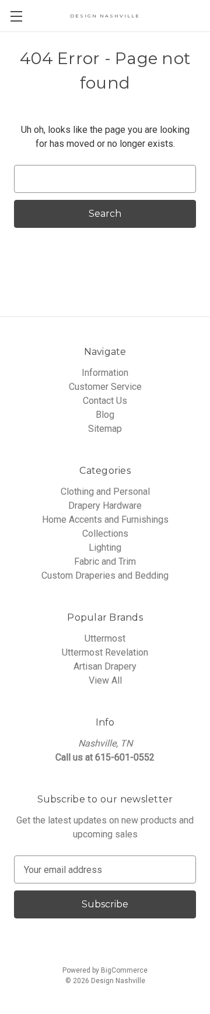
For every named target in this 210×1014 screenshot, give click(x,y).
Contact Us (105, 400)
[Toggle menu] (16, 16)
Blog (105, 414)
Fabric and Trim (105, 561)
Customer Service (105, 386)
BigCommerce (124, 970)
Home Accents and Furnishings (105, 519)
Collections (105, 533)
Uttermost (105, 638)
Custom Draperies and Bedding (105, 575)
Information (105, 372)
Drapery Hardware (105, 505)
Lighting (105, 547)
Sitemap (105, 428)
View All (105, 680)
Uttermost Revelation (105, 652)
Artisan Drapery (105, 666)
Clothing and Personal (105, 491)
